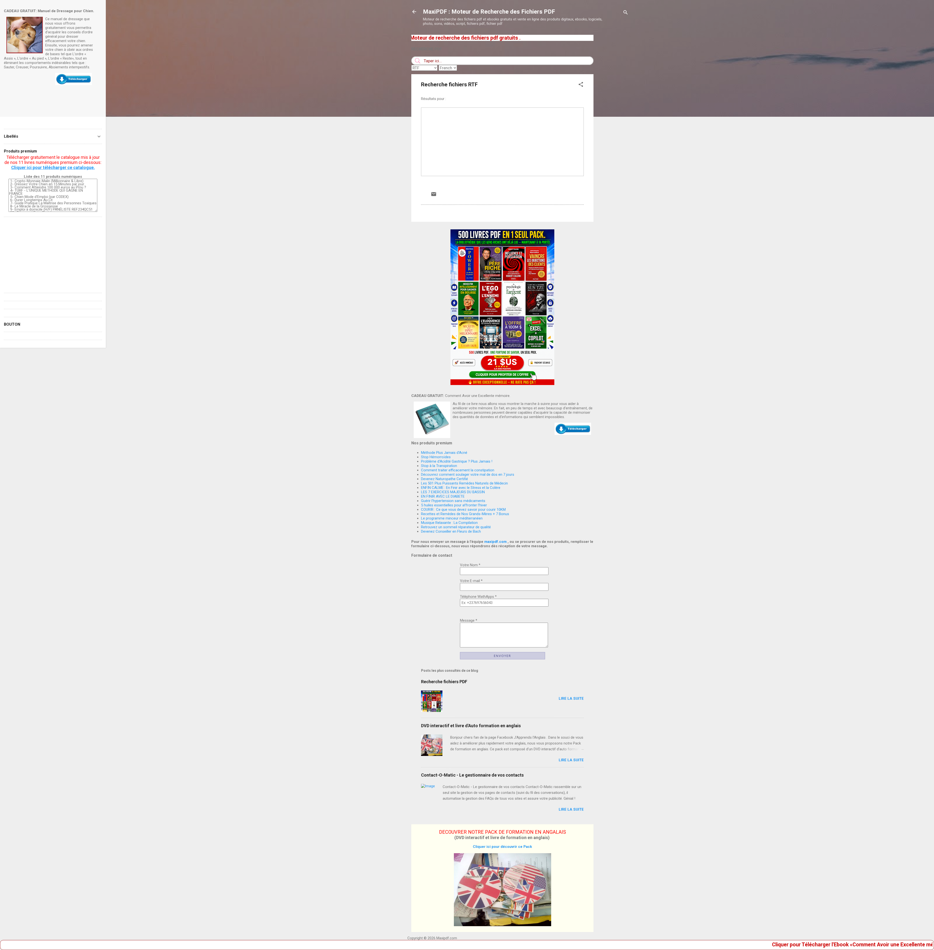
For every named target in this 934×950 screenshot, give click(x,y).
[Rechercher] (626, 13)
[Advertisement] (613, 108)
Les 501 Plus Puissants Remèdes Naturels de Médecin (464, 483)
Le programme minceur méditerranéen (452, 518)
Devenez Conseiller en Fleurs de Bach (451, 531)
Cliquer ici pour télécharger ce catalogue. (53, 167)
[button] (581, 85)
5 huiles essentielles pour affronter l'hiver (454, 505)
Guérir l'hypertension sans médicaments (453, 501)
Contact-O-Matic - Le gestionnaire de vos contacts (472, 775)
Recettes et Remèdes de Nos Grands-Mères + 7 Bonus (465, 514)
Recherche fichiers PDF (444, 681)
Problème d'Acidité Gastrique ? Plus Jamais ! (456, 461)
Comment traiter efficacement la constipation (457, 470)
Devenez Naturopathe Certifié (444, 479)
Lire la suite (571, 698)
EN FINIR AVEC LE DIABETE (443, 496)
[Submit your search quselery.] (417, 60)
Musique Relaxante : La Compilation (449, 522)
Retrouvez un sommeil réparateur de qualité (456, 527)
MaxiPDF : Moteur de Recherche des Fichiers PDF (489, 11)
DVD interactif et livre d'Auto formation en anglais (471, 725)
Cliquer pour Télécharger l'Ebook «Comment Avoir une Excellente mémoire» (806, 944)
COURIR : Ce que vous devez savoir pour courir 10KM (463, 509)
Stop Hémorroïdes (436, 457)
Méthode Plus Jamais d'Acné (444, 452)
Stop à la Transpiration (439, 466)
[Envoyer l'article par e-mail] (434, 196)
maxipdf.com (495, 541)
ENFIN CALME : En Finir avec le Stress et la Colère (460, 487)
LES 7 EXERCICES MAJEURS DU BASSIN (453, 492)
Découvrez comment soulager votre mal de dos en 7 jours (467, 474)
